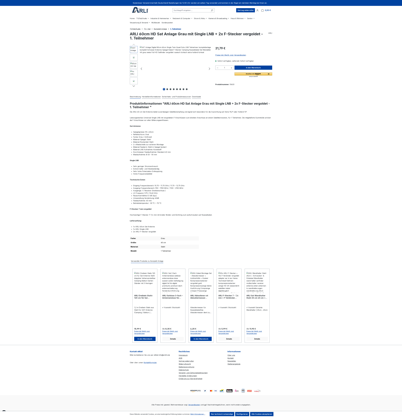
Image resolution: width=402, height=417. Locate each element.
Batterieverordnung (186, 367)
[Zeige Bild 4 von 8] (174, 89)
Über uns (231, 355)
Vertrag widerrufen (246, 10)
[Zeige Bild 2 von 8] (167, 89)
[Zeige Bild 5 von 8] (177, 89)
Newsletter (231, 361)
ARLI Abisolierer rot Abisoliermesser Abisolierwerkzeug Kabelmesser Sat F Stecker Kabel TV (199, 296)
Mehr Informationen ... (197, 414)
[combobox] (191, 10)
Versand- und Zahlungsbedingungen (193, 373)
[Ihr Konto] (257, 10)
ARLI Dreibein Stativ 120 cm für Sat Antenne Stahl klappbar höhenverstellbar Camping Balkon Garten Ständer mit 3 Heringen (144, 296)
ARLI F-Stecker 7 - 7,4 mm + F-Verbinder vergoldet (228, 296)
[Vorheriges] (141, 68)
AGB (180, 358)
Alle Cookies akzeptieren (261, 414)
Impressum (183, 355)
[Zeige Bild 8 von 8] (187, 89)
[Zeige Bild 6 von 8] (180, 89)
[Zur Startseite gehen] (140, 10)
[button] (253, 74)
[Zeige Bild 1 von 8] (164, 89)
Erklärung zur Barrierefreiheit (190, 379)
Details (173, 339)
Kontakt (230, 358)
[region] (201, 3)
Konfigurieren (242, 414)
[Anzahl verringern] (217, 68)
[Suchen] (211, 10)
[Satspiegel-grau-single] (175, 68)
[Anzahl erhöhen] (231, 68)
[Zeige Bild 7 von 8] (183, 89)
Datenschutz (184, 370)
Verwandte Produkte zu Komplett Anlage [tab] (147, 261)
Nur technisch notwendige (222, 414)
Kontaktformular (150, 362)
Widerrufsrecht (185, 364)
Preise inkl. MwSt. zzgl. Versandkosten (230, 55)
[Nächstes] (209, 68)
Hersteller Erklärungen (188, 376)
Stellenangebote (233, 364)
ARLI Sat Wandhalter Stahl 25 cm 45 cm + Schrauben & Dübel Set (257, 296)
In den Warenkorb (253, 68)
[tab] (135, 97)
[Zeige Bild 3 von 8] (170, 89)
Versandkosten (194, 405)
